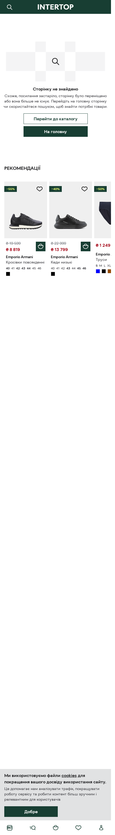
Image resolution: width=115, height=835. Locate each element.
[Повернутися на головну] (55, 7)
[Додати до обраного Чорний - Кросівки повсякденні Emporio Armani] (39, 189)
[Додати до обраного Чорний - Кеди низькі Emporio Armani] (84, 189)
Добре (31, 811)
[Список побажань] (78, 827)
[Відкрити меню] (32, 827)
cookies (69, 775)
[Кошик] (55, 827)
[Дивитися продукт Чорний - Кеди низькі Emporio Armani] (70, 210)
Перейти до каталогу (56, 119)
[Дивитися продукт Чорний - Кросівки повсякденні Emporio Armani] (25, 210)
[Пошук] (9, 7)
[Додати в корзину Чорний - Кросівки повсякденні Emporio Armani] (40, 246)
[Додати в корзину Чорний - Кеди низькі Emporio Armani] (85, 246)
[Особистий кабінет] (101, 827)
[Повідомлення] (101, 7)
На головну (55, 131)
